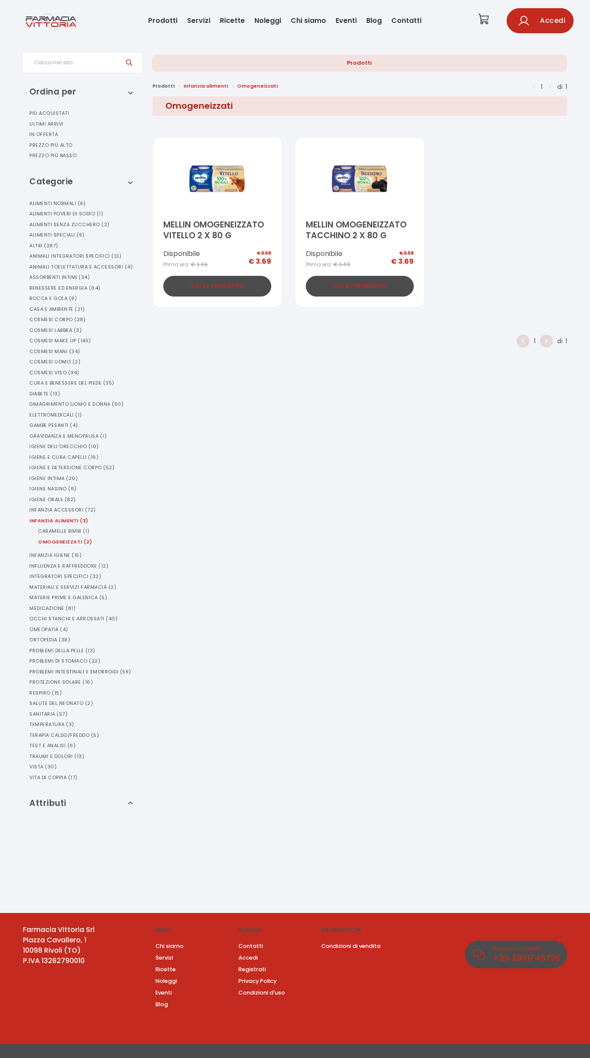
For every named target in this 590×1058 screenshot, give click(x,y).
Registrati (252, 969)
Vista (43, 766)
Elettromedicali (55, 414)
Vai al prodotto (217, 286)
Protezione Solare (61, 682)
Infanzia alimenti (206, 85)
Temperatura (51, 724)
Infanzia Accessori (62, 509)
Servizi (198, 20)
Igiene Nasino (53, 488)
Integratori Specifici (65, 576)
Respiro (45, 692)
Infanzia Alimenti (59, 520)
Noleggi (267, 20)
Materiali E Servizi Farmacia (72, 587)
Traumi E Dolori (56, 756)
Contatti (406, 20)
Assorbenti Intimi (59, 277)
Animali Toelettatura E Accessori (81, 266)
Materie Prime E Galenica (68, 597)
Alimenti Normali (57, 203)
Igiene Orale (52, 499)
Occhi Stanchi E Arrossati (73, 618)
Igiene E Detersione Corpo (71, 467)
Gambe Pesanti (53, 425)
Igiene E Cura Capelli (63, 457)
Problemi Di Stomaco (64, 660)
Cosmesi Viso (54, 372)
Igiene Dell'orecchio (64, 446)
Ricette (232, 20)
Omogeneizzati (65, 541)
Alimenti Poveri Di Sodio (66, 213)
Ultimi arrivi (46, 123)
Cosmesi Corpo (57, 319)
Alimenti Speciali (57, 234)
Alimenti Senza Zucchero (69, 224)
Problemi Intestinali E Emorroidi (80, 671)
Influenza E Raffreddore (68, 565)
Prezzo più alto (51, 145)
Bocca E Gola (53, 298)
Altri (43, 245)
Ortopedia (49, 639)
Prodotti (163, 20)
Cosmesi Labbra (55, 330)
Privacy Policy (257, 981)
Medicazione (52, 608)
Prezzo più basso (52, 155)
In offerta (43, 134)
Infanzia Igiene (55, 555)
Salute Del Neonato (61, 703)
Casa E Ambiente (57, 309)
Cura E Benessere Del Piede (71, 382)
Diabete (44, 393)
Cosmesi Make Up (60, 340)
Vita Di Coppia (53, 777)
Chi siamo (308, 20)
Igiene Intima (53, 478)
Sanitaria (48, 714)
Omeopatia (48, 629)
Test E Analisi (52, 745)
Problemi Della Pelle (62, 650)
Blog (374, 20)
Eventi (346, 20)
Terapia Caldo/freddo (64, 735)
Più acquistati (49, 113)
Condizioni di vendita (351, 946)
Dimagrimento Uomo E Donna (76, 404)
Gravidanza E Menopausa (68, 436)
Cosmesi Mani (54, 351)
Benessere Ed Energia (65, 287)
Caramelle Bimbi (64, 530)
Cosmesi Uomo (54, 361)
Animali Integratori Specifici (75, 256)
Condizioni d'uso (261, 992)
